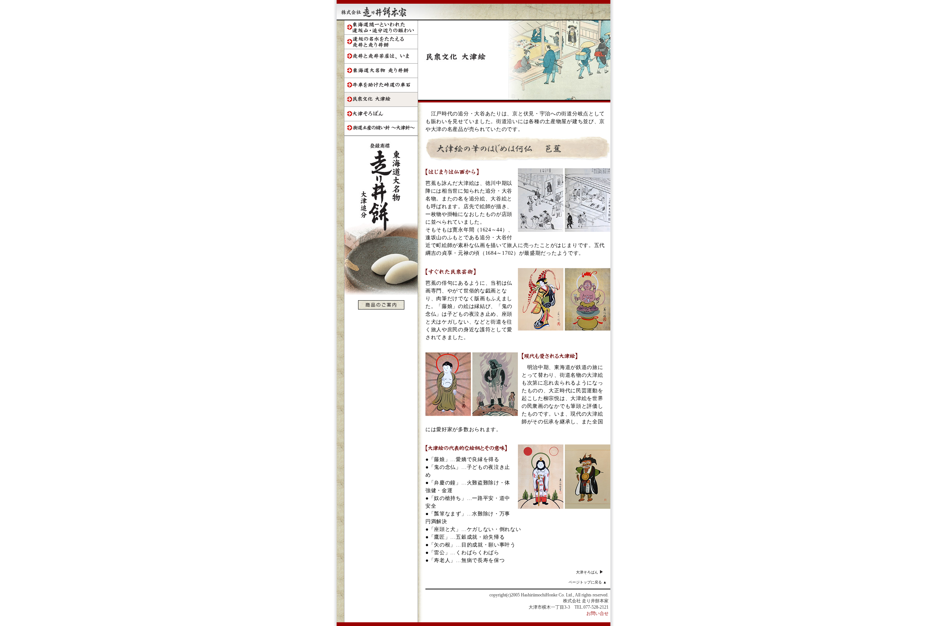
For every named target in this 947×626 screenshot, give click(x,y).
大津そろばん (587, 572)
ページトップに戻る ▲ (588, 582)
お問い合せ (597, 613)
